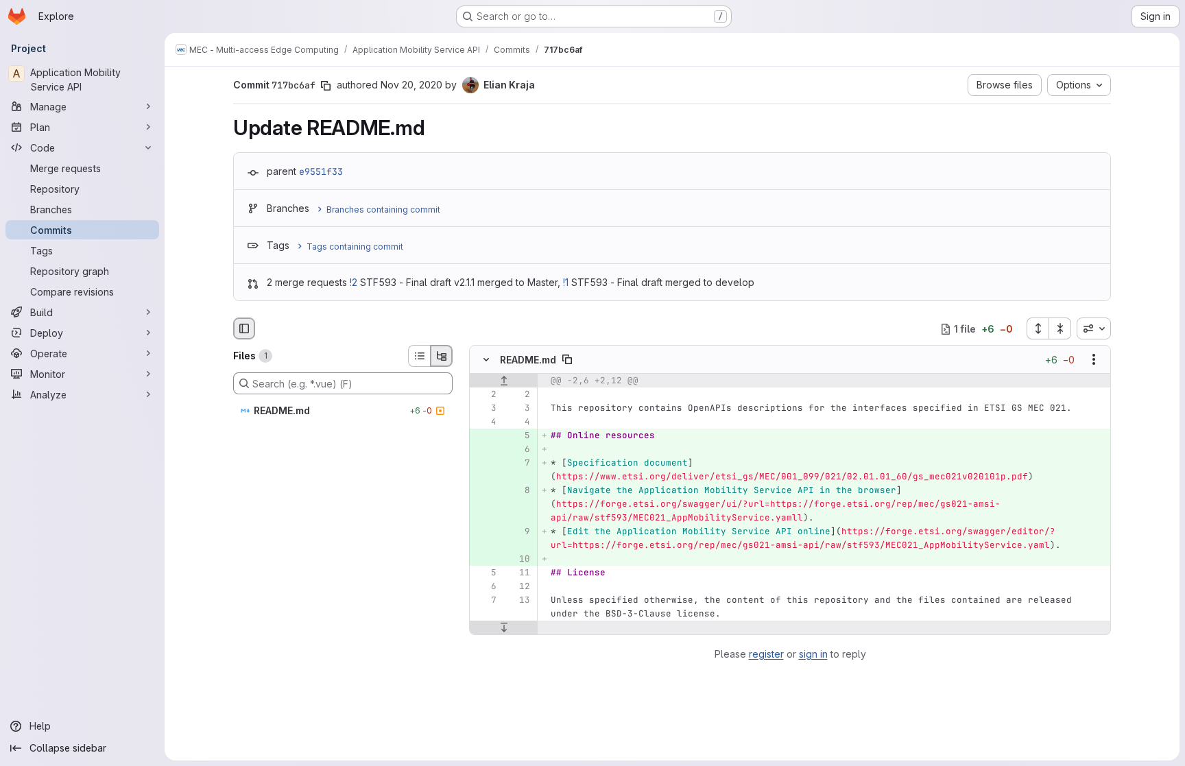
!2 (353, 282)
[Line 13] (518, 601)
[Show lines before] (504, 381)
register (766, 654)
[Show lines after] (504, 628)
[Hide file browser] (244, 328)
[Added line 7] (518, 463)
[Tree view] (442, 356)
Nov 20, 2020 (411, 85)
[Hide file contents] (486, 360)
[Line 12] (518, 587)
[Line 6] (484, 587)
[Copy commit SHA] (326, 85)
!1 (565, 282)
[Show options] (1094, 360)
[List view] (419, 356)
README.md (528, 360)
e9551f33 (321, 171)
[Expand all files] (1038, 328)
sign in (813, 654)
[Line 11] (518, 573)
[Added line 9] (518, 532)
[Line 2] (484, 395)
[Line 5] (484, 573)
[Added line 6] (518, 450)
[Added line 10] (518, 559)
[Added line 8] (518, 491)
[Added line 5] (518, 436)
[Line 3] (484, 409)
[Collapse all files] (1060, 328)
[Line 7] (484, 601)
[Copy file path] (567, 360)
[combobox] (1094, 328)
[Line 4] (484, 422)
